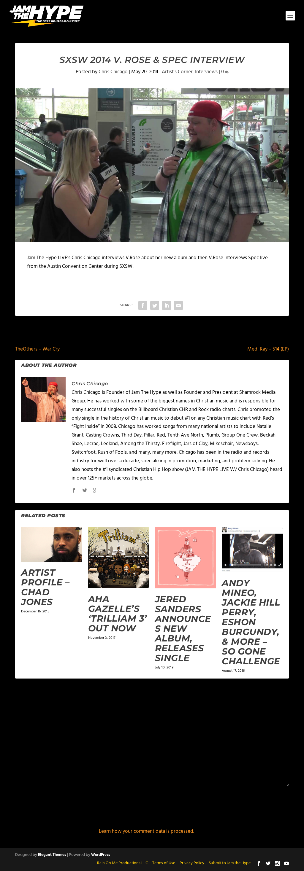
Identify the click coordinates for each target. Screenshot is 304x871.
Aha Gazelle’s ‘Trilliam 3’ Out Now (117, 613)
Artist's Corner (177, 72)
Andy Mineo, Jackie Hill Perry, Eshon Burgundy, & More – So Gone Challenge (251, 622)
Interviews (206, 72)
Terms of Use (163, 863)
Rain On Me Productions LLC (122, 863)
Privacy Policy (192, 863)
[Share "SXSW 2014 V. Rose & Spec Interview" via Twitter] (155, 305)
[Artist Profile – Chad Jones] (51, 544)
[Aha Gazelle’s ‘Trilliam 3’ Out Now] (118, 557)
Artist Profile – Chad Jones (45, 587)
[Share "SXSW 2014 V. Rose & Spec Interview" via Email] (178, 305)
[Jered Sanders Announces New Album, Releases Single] (185, 557)
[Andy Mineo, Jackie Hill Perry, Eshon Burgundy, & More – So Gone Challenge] (252, 549)
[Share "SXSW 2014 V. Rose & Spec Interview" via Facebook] (143, 305)
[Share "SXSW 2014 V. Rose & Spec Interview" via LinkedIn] (166, 305)
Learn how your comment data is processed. (146, 831)
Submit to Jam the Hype (230, 863)
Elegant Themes (52, 855)
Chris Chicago (113, 72)
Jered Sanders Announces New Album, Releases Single (183, 628)
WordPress (100, 855)
